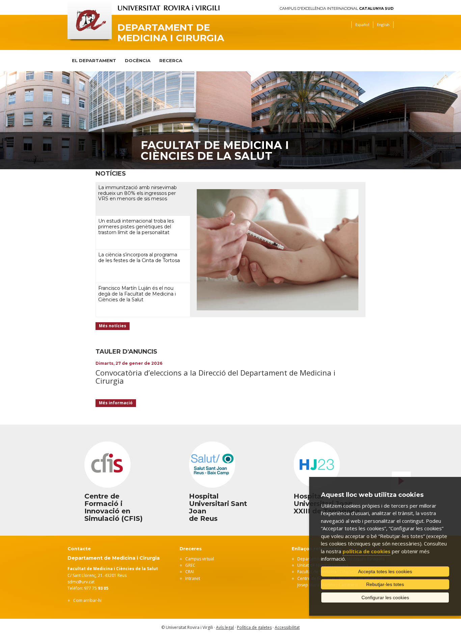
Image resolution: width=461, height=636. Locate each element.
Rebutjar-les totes (385, 584)
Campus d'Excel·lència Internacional (337, 8)
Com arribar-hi (87, 600)
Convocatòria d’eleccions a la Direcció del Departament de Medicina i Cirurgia (215, 376)
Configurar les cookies (385, 597)
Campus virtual (199, 559)
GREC (190, 565)
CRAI (189, 572)
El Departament (94, 60)
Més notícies (112, 326)
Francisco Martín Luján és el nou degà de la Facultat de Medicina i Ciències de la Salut (137, 294)
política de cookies (366, 551)
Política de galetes (254, 627)
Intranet (192, 578)
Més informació (116, 403)
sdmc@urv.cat (80, 582)
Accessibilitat (287, 627)
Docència (138, 60)
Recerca (170, 60)
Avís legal (225, 627)
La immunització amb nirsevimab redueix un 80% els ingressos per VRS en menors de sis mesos (137, 193)
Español (362, 24)
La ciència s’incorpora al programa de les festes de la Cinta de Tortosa (139, 257)
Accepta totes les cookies (385, 571)
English (383, 24)
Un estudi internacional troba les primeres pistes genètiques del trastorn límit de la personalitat (136, 226)
